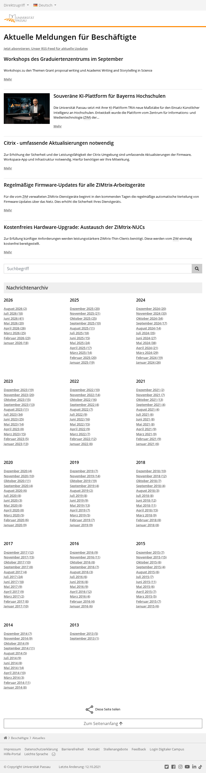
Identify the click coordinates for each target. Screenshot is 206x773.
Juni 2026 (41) (14, 318)
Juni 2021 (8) (145, 419)
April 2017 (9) (14, 591)
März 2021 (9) (146, 434)
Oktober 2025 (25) (83, 318)
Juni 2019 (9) (79, 500)
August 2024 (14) (148, 328)
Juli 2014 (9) (12, 658)
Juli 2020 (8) (12, 495)
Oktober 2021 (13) (149, 399)
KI (110, 107)
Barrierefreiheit (73, 749)
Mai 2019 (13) (80, 505)
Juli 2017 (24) (13, 576)
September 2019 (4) (84, 486)
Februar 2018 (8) (148, 520)
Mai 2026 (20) (14, 323)
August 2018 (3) (147, 490)
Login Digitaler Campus (167, 749)
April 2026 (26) (15, 328)
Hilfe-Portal (12, 754)
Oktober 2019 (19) (83, 480)
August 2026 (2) (15, 308)
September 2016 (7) (84, 567)
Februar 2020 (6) (16, 520)
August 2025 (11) (82, 328)
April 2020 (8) (14, 510)
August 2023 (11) (16, 409)
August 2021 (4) (147, 409)
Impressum (12, 749)
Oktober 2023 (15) (17, 399)
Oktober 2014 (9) (16, 643)
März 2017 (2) (14, 596)
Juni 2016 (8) (79, 581)
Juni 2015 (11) (146, 581)
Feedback (139, 749)
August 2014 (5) (15, 653)
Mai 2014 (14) (14, 667)
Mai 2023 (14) (14, 424)
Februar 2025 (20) (83, 357)
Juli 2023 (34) (13, 414)
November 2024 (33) (151, 313)
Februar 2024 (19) (149, 357)
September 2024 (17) (151, 323)
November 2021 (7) (150, 395)
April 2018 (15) (147, 510)
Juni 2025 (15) (80, 338)
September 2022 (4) (84, 404)
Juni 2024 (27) (146, 338)
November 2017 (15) (19, 557)
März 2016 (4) (80, 596)
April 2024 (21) (147, 348)
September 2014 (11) (19, 648)
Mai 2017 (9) (13, 586)
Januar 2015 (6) (147, 606)
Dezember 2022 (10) (85, 390)
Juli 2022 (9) (78, 414)
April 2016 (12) (81, 591)
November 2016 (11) (85, 557)
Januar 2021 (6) (147, 444)
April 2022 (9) (80, 429)
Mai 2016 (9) (79, 586)
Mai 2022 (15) (80, 424)
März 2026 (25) (15, 333)
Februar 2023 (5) (16, 439)
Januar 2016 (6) (81, 606)
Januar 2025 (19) (82, 362)
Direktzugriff (15, 5)
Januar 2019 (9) (81, 525)
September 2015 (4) (150, 567)
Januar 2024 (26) (148, 362)
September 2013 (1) (84, 638)
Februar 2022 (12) (83, 439)
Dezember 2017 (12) (19, 552)
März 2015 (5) (146, 596)
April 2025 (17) (81, 348)
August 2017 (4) (15, 572)
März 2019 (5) (80, 515)
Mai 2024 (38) (146, 343)
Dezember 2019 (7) (84, 471)
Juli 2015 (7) (144, 576)
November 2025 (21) (85, 313)
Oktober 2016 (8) (82, 562)
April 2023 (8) (14, 429)
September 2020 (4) (18, 486)
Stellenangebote (116, 749)
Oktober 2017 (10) (17, 562)
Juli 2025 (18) (79, 333)
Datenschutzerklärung (41, 749)
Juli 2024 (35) (145, 333)
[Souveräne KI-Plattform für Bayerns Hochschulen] (29, 108)
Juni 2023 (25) (14, 419)
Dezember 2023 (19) (19, 390)
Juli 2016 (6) (78, 576)
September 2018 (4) (150, 486)
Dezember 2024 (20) (151, 308)
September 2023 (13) (19, 404)
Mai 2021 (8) (145, 424)
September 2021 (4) (150, 404)
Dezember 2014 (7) (18, 633)
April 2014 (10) (15, 672)
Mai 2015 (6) (145, 586)
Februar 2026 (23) (17, 338)
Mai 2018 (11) (146, 505)
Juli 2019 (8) (78, 495)
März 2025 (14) (81, 352)
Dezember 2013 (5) (84, 633)
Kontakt (94, 749)
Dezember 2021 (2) (150, 390)
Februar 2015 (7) (148, 601)
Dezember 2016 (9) (84, 552)
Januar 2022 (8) (81, 444)
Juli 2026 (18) (13, 313)
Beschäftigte (20, 738)
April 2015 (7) (146, 591)
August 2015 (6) (147, 572)
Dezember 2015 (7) (150, 552)
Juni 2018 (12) (146, 500)
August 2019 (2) (81, 490)
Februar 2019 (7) (82, 520)
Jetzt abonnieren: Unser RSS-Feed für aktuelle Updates (46, 48)
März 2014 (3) (14, 677)
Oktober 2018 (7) (148, 480)
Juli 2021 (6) (144, 414)
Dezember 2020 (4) (18, 471)
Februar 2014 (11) (17, 682)
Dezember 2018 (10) (151, 471)
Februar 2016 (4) (82, 601)
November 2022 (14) (85, 395)
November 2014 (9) (18, 638)
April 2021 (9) (146, 429)
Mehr (8, 79)
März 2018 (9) (146, 515)
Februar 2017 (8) (16, 601)
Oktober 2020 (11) (17, 480)
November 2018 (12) (151, 476)
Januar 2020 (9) (15, 525)
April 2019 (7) (80, 510)
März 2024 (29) (147, 352)
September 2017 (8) (18, 567)
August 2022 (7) (81, 409)
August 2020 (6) (15, 490)
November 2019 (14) (85, 476)
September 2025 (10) (85, 323)
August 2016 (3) (81, 572)
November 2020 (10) (19, 476)
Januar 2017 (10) (16, 606)
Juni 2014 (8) (13, 663)
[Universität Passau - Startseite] (19, 18)
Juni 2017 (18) (14, 581)
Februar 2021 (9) (148, 439)
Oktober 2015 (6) (148, 562)
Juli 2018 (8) (144, 495)
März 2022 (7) (80, 434)
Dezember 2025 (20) (85, 308)
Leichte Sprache (36, 754)
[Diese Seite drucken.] (54, 754)
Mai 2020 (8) (13, 505)
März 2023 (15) (15, 434)
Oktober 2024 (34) (149, 318)
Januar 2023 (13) (16, 444)
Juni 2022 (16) (80, 419)
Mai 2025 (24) (80, 343)
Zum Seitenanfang (101, 723)
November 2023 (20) (19, 395)
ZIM (87, 117)
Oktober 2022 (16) (83, 399)
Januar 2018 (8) (147, 525)
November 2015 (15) (151, 557)
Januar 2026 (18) (16, 343)
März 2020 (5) (14, 515)
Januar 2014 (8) (15, 687)
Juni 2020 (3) (13, 500)
